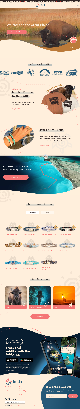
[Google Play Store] (26, 360)
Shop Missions (9, 387)
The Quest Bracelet (29, 234)
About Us (7, 389)
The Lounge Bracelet (11, 251)
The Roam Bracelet (11, 234)
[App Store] (12, 360)
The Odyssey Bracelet (29, 268)
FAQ (20, 387)
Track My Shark (44, 145)
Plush (47, 213)
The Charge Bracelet (65, 234)
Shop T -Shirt (16, 109)
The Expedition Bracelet (45, 268)
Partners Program (10, 393)
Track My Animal (15, 177)
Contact (21, 389)
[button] (78, 5)
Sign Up (73, 396)
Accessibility (22, 391)
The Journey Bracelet (29, 251)
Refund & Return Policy (23, 393)
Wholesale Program (10, 391)
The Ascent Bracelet (65, 251)
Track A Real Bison (17, 32)
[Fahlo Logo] (40, 5)
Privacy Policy (26, 406)
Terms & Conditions (16, 406)
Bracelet (33, 213)
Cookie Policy (33, 406)
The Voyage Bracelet (11, 268)
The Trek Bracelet (47, 234)
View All (40, 316)
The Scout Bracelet (47, 251)
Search (7, 395)
